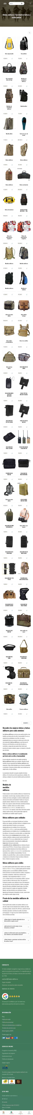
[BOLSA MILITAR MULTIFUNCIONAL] (24, 463)
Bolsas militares (9, 160)
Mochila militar (24, 106)
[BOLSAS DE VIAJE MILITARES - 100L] (24, 199)
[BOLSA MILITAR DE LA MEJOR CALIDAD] (9, 594)
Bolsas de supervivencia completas (9, 237)
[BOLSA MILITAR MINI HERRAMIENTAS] (9, 515)
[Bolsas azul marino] (24, 174)
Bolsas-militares (11, 807)
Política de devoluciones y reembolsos (11, 1025)
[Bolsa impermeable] (9, 43)
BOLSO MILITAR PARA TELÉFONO (9, 447)
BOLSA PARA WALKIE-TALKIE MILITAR (23, 447)
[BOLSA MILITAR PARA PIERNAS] (24, 594)
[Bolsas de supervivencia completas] (9, 226)
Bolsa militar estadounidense (9, 341)
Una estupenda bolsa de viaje (9, 79)
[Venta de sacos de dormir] (24, 123)
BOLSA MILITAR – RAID (9, 683)
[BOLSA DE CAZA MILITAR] (9, 620)
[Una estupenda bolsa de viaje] (9, 68)
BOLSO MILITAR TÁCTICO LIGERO (9, 421)
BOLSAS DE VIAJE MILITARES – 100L (24, 210)
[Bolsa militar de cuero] (24, 620)
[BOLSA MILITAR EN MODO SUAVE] (24, 541)
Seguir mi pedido (6, 982)
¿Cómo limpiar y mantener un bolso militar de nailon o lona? (15, 940)
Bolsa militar (9, 709)
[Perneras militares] (24, 699)
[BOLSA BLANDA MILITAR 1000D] (24, 489)
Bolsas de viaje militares (17, 851)
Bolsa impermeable (9, 53)
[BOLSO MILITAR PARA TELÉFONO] (9, 437)
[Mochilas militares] (9, 253)
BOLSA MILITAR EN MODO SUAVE (24, 552)
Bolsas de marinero (9, 209)
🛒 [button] (12, 58)
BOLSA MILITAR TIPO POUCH (9, 578)
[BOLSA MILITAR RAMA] (9, 646)
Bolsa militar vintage (24, 315)
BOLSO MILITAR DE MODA (24, 367)
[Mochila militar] (24, 96)
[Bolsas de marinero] (9, 199)
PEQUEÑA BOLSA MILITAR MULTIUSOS (24, 578)
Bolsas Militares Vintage (9, 868)
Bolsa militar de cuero (23, 631)
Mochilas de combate (23, 289)
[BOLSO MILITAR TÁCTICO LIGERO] (9, 410)
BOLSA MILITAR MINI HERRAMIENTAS (9, 526)
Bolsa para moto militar (9, 315)
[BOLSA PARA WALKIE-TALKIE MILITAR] (24, 437)
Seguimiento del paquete (8, 1053)
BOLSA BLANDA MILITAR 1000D (24, 500)
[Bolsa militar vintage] (24, 304)
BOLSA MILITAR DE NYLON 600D (9, 552)
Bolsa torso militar (24, 341)
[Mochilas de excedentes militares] (24, 68)
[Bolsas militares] (9, 150)
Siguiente (25, 723)
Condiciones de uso (7, 1056)
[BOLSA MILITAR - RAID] (9, 673)
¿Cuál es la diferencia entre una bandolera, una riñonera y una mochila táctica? (15, 933)
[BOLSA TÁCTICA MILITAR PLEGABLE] (24, 383)
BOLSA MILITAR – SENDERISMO (23, 657)
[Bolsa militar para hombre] (24, 515)
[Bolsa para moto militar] (9, 304)
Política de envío (6, 1019)
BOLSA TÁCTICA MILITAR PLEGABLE (24, 393)
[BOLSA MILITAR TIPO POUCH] (9, 568)
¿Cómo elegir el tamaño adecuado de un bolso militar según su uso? (14, 920)
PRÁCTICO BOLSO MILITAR (24, 421)
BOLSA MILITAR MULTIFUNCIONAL (23, 474)
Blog (3, 1016)
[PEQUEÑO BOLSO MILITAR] (9, 463)
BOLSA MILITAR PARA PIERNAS (24, 605)
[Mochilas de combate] (24, 278)
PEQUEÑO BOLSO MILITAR (9, 474)
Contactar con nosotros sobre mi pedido (12, 985)
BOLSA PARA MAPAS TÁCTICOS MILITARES (9, 394)
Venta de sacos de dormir (24, 134)
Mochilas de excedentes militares (23, 80)
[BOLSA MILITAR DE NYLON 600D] (9, 541)
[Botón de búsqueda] (21, 3)
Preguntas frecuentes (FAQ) (9, 1050)
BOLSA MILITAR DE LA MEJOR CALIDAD (9, 605)
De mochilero (24, 53)
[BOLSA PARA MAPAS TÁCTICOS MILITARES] (9, 383)
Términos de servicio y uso (8, 1028)
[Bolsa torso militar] (24, 330)
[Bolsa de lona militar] (9, 357)
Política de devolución (7, 1059)
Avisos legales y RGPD (7, 1031)
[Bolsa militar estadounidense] (9, 330)
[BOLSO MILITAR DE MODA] (24, 357)
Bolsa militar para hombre (24, 526)
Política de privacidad (7, 1022)
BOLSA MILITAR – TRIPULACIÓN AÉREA (24, 683)
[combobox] (14, 3)
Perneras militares (24, 709)
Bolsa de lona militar (9, 367)
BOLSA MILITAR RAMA (9, 657)
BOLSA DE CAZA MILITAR (9, 631)
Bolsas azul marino (24, 185)
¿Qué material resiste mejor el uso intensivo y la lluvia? (13, 927)
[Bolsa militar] (9, 699)
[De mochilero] (24, 43)
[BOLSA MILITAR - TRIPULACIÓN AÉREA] (24, 673)
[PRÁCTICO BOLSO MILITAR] (24, 410)
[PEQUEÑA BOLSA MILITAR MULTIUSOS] (24, 568)
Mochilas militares (9, 263)
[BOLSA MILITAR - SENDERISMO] (24, 646)
